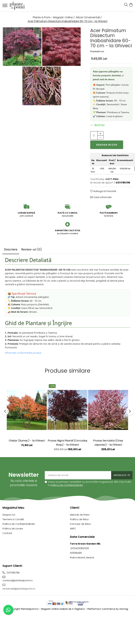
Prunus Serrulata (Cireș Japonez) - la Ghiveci (108, 443)
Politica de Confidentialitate (67, 485)
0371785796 (13, 572)
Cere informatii (102, 197)
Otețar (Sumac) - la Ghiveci (27, 440)
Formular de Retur (80, 524)
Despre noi (8, 514)
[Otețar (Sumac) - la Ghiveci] (27, 410)
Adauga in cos (106, 144)
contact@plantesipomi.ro (17, 580)
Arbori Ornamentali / (89, 17)
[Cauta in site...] (126, 5)
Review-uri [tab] (31, 249)
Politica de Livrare (12, 528)
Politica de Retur (79, 519)
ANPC (73, 528)
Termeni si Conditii (13, 519)
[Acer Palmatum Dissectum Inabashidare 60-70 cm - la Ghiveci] (22, 46)
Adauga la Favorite (104, 191)
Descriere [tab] (10, 249)
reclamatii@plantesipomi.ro (18, 588)
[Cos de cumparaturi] (131, 5)
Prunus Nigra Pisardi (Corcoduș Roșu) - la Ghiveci (67, 443)
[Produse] (5, 6)
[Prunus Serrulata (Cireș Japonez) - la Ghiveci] (108, 410)
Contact (7, 533)
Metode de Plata (79, 514)
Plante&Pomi (97, 51)
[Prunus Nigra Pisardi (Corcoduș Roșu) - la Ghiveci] (67, 410)
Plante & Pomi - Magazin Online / (54, 17)
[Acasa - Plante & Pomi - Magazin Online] (22, 6)
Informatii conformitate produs (23, 352)
